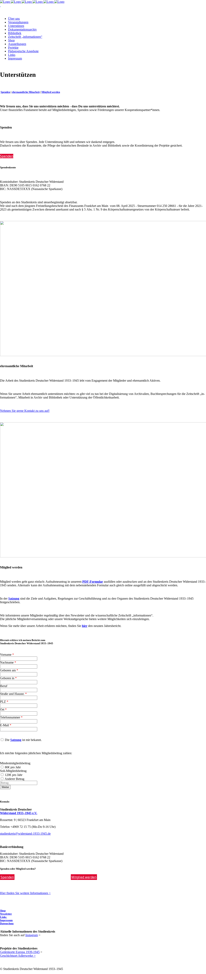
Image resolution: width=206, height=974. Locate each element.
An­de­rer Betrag (14, 779)
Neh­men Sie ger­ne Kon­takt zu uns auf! (24, 410)
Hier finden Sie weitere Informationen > (25, 893)
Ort (3, 709)
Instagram (31, 935)
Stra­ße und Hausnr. (13, 694)
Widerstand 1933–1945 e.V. (18, 813)
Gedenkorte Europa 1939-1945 (20, 952)
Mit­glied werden (50, 91)
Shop (3, 910)
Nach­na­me (8, 662)
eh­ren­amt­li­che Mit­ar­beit (26, 91)
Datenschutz (7, 923)
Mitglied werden (83, 877)
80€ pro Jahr (13, 767)
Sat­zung (15, 740)
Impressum (6, 920)
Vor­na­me (7, 654)
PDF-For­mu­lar (92, 581)
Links (3, 917)
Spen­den (5, 91)
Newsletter (6, 913)
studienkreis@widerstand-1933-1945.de (25, 833)
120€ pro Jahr (13, 775)
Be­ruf (3, 686)
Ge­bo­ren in (8, 678)
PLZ (4, 701)
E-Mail (5, 725)
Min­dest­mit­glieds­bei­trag (15, 763)
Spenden (7, 877)
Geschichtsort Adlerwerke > (18, 955)
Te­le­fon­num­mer (11, 717)
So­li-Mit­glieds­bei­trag (13, 771)
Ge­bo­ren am (9, 670)
